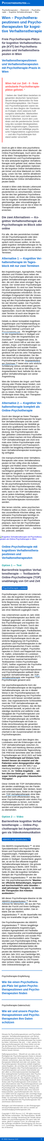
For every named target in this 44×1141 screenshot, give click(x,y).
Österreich (25, 10)
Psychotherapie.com (11, 331)
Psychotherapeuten (14, 2)
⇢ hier (28, 1042)
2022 (10, 1139)
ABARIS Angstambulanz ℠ (16, 839)
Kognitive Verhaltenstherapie (20, 12)
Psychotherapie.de (12, 1078)
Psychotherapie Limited (15, 588)
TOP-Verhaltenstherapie (18, 794)
